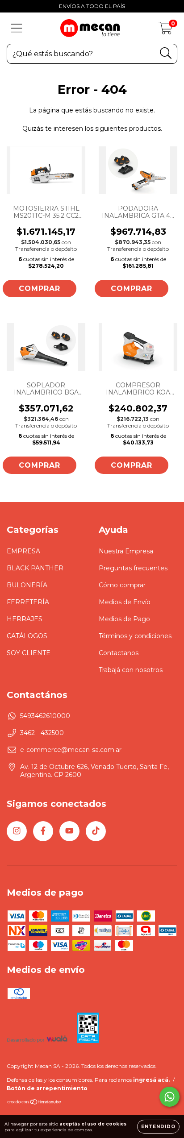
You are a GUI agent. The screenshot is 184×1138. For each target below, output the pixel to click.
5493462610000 (45, 716)
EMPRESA (23, 551)
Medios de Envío (125, 602)
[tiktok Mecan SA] (96, 831)
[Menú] (17, 28)
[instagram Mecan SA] (17, 831)
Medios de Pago (124, 619)
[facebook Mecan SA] (43, 831)
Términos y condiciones (135, 636)
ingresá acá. (151, 1079)
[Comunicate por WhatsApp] (169, 1097)
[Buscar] (165, 53)
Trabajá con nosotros (131, 670)
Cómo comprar (122, 585)
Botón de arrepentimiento (47, 1088)
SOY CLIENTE (28, 653)
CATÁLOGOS (27, 636)
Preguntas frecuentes (133, 568)
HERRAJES (24, 619)
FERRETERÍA (28, 602)
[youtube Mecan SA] (69, 831)
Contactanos (118, 653)
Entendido (158, 1127)
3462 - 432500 (42, 733)
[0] (165, 30)
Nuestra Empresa (126, 551)
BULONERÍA (27, 585)
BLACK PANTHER (35, 568)
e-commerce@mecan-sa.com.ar (70, 750)
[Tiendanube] (35, 1103)
